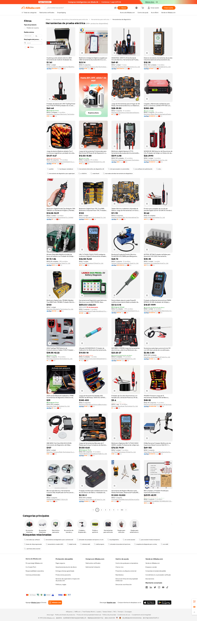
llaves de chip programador (34, 544)
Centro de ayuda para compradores (127, 563)
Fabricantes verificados (93, 563)
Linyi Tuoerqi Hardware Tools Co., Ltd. (58, 263)
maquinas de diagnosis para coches (146, 544)
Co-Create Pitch (31, 567)
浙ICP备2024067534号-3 (151, 618)
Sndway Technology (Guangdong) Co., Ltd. (157, 67)
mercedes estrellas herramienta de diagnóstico (119, 173)
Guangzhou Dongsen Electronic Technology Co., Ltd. (61, 114)
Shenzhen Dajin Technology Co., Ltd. (58, 406)
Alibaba (48, 19)
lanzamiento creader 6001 (55, 544)
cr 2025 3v (83, 173)
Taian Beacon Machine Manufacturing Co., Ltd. (158, 452)
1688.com (77, 611)
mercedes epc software (33, 539)
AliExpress (69, 611)
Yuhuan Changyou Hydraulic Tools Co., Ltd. (125, 263)
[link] (194, 601)
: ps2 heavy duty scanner (33, 548)
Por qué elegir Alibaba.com (34, 563)
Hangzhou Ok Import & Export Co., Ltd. (123, 358)
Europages (128, 611)
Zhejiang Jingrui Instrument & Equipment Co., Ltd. (93, 358)
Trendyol (120, 611)
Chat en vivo (119, 567)
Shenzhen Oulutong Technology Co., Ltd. (59, 358)
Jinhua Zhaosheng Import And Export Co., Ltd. (61, 162)
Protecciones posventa (63, 575)
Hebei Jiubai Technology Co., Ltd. (154, 217)
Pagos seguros (60, 563)
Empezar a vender (151, 567)
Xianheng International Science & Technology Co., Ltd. (158, 404)
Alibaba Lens (35, 602)
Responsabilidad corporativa (35, 571)
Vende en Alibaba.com (152, 563)
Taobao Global (107, 611)
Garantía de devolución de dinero (66, 567)
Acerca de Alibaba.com (33, 559)
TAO (114, 611)
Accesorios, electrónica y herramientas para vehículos (70, 19)
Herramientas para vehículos (100, 19)
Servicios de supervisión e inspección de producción (68, 579)
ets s (159, 169)
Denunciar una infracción (124, 584)
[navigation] (33, 265)
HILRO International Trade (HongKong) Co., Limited (93, 311)
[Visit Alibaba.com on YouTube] (163, 587)
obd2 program (100, 544)
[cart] (143, 8)
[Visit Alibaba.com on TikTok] (167, 587)
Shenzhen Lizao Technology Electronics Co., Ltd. (158, 311)
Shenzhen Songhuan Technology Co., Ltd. (124, 406)
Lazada (98, 611)
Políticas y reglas (61, 584)
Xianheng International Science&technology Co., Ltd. (93, 404)
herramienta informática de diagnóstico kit (91, 169)
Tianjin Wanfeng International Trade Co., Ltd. (93, 453)
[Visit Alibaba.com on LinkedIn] (151, 587)
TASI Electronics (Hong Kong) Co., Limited (60, 217)
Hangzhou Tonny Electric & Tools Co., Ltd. (157, 357)
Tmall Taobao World (88, 611)
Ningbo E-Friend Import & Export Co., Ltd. (92, 162)
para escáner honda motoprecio (150, 539)
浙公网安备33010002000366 (132, 618)
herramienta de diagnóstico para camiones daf (59, 539)
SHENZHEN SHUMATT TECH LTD (57, 499)
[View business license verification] (117, 618)
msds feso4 (96, 173)
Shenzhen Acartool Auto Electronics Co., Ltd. (125, 67)
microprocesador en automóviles (119, 169)
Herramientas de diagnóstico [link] (121, 19)
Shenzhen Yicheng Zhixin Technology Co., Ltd (61, 452)
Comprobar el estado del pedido (155, 571)
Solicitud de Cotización (93, 567)
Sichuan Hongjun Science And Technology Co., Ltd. (93, 67)
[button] (115, 8)
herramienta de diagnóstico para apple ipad (61, 173)
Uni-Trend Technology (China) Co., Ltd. (91, 263)
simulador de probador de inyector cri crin (91, 539)
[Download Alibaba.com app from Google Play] (164, 602)
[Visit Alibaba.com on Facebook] (146, 587)
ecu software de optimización (143, 169)
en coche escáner (130, 539)
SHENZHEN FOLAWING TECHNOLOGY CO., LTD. (158, 501)
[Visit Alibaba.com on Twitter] (155, 587)
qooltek (51, 169)
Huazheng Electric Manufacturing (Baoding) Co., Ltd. (61, 67)
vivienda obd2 (86, 544)
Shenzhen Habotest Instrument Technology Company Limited (125, 160)
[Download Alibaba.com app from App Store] (149, 602)
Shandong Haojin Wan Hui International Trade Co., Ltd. (125, 217)
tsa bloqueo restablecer (66, 169)
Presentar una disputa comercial (126, 571)
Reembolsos (120, 575)
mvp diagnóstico (114, 539)
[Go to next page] (126, 510)
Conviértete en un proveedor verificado (158, 575)
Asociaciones (149, 579)
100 (122, 510)
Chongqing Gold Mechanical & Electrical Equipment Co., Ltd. (125, 499)
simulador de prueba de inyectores (120, 544)
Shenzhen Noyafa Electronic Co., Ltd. (155, 160)
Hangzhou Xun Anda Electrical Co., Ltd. (156, 263)
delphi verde (72, 544)
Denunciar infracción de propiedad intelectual (127, 579)
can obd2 (165, 544)
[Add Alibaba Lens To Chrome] (55, 602)
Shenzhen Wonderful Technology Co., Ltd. (92, 217)
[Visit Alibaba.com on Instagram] (159, 587)
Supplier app (111, 602)
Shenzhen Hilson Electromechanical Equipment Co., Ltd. (158, 114)
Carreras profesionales (33, 575)
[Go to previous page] (93, 510)
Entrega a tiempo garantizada (65, 571)
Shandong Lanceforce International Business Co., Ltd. (125, 112)
